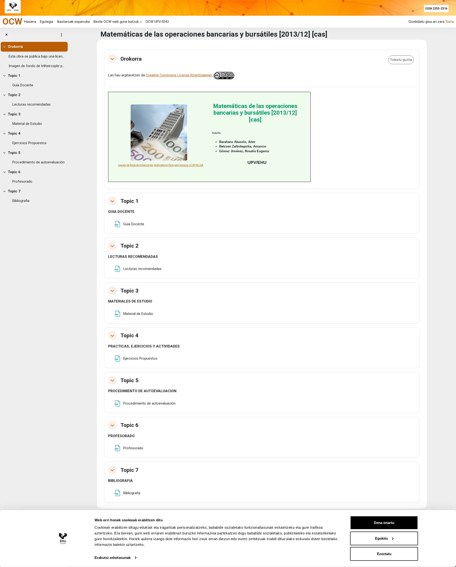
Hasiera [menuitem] (30, 22)
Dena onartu (384, 523)
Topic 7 (14, 191)
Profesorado (22, 181)
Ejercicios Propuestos (29, 143)
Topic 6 (14, 172)
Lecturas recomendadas (31, 104)
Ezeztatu (384, 554)
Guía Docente (22, 85)
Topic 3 (14, 114)
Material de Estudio (27, 124)
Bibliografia (20, 201)
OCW (12, 21)
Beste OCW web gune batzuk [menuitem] (116, 22)
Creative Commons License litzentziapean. (180, 75)
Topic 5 (14, 153)
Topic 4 (14, 133)
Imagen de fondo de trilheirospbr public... (37, 66)
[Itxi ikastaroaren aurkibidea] (6, 34)
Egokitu (381, 538)
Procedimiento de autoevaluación (38, 162)
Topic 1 (14, 75)
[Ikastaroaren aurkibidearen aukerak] (61, 34)
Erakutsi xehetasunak (113, 558)
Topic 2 (14, 95)
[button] (112, 58)
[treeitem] (34, 56)
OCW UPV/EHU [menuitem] (157, 22)
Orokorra (15, 46)
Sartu (450, 22)
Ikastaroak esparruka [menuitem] (73, 22)
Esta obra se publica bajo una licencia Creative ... (37, 56)
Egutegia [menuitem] (46, 22)
